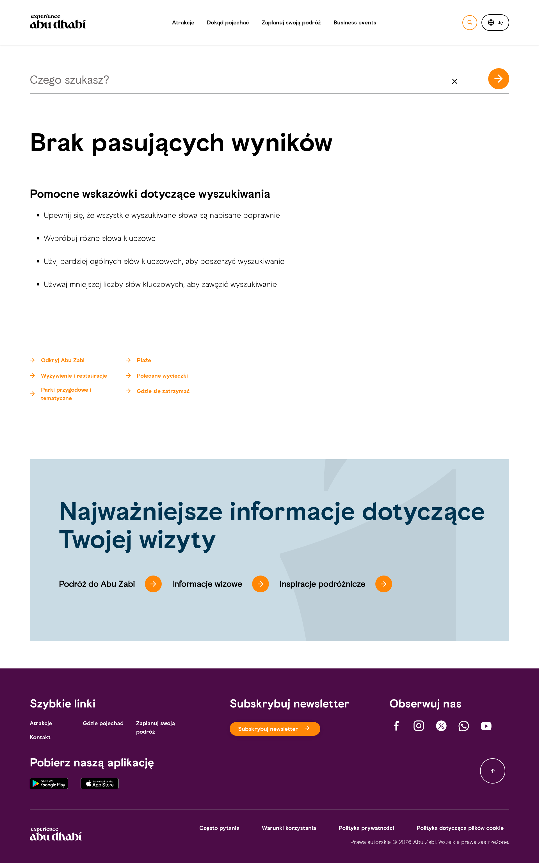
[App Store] (100, 785)
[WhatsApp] (464, 726)
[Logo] (58, 22)
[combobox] (270, 80)
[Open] (509, 82)
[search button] (469, 22)
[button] (495, 22)
